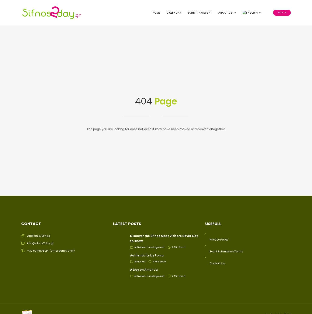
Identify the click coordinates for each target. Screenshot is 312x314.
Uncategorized (155, 247)
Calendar (174, 12)
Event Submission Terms (226, 251)
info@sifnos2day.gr (40, 243)
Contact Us (217, 263)
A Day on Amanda (144, 270)
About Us (225, 12)
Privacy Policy (219, 240)
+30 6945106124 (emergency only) (51, 251)
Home (156, 12)
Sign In (282, 12)
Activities (139, 247)
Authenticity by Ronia (147, 255)
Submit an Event (200, 12)
